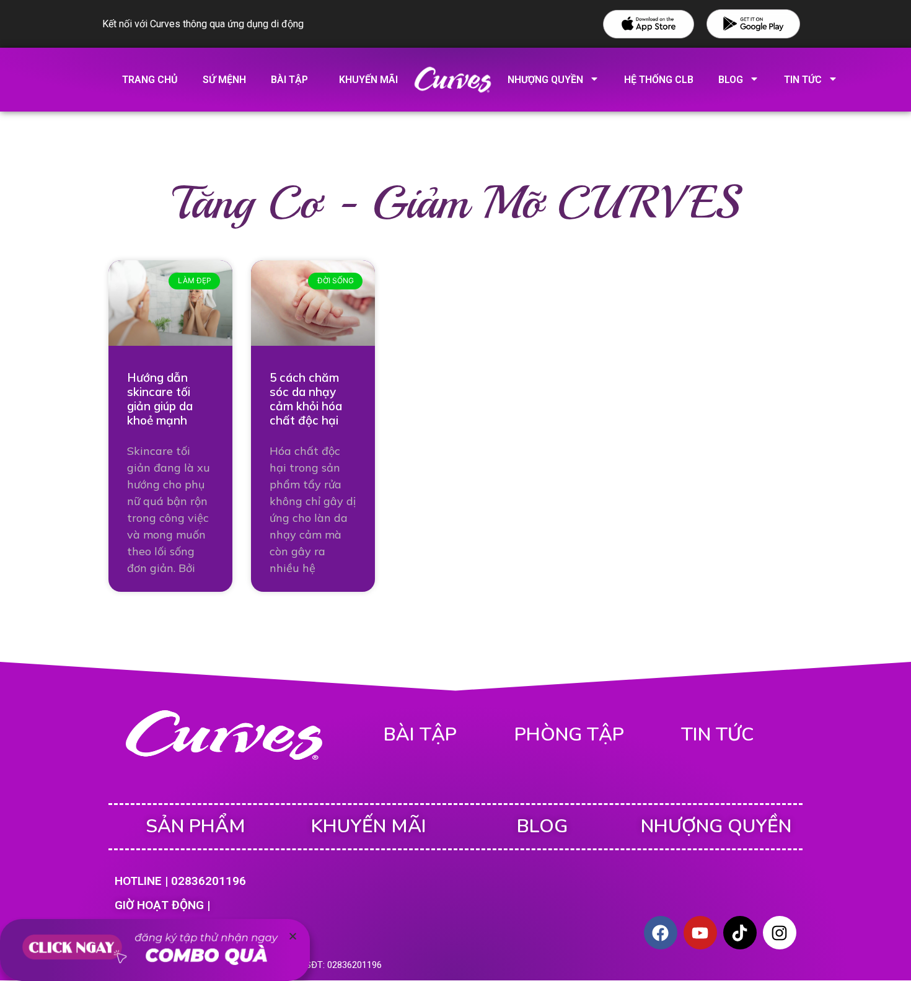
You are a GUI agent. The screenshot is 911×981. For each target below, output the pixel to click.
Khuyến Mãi (368, 826)
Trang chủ (150, 80)
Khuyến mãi (368, 80)
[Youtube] (700, 932)
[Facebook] (660, 932)
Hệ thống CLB (658, 80)
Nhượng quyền (545, 80)
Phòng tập (569, 734)
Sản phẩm (195, 826)
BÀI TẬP (420, 734)
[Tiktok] (740, 932)
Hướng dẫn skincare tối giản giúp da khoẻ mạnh (160, 398)
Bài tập (289, 80)
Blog (730, 80)
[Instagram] (779, 932)
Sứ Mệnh (224, 80)
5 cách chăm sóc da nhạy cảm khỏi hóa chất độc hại (306, 398)
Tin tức (717, 734)
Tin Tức (803, 80)
